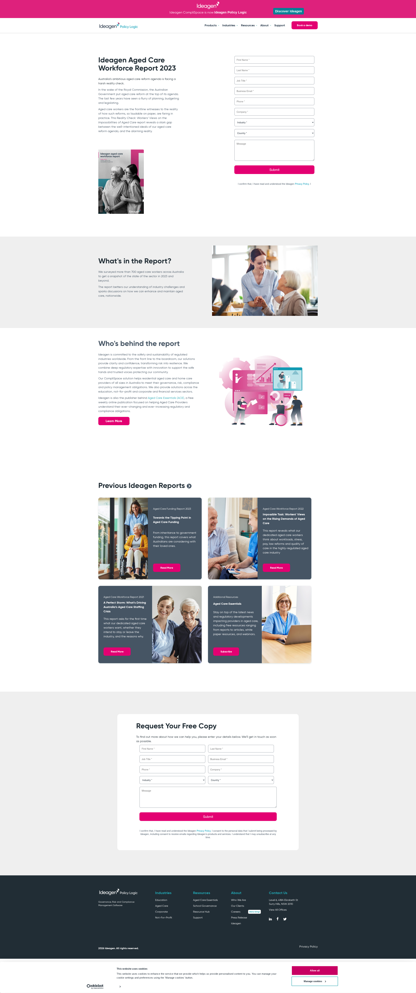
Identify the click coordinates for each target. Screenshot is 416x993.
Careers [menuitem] (235, 911)
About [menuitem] (264, 25)
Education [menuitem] (161, 900)
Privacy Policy (308, 946)
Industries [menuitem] (228, 25)
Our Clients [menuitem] (237, 905)
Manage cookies (313, 981)
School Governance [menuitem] (205, 905)
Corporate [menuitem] (161, 911)
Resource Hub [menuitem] (201, 911)
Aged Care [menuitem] (161, 905)
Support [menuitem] (279, 25)
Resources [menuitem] (248, 25)
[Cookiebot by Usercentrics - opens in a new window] (95, 986)
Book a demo (304, 25)
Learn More (114, 421)
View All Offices (278, 909)
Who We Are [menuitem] (238, 900)
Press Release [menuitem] (239, 917)
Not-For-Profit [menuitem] (163, 917)
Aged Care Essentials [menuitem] (205, 900)
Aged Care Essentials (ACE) (166, 398)
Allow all (315, 970)
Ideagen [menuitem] (236, 923)
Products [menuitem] (211, 25)
